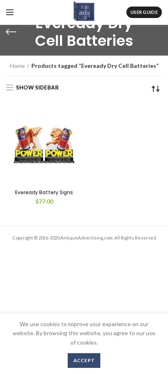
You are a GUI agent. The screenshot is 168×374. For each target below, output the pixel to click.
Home (17, 65)
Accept (84, 360)
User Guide (144, 12)
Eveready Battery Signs (44, 192)
